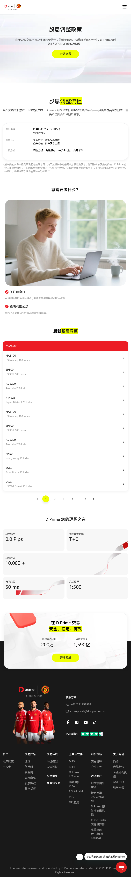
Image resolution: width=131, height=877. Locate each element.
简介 (116, 761)
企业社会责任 (120, 774)
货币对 (29, 766)
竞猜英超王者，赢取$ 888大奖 (98, 834)
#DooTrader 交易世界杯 (98, 822)
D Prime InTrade (74, 774)
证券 (27, 761)
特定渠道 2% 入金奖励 (97, 797)
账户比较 (8, 761)
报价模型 (52, 761)
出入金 (7, 766)
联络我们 (118, 787)
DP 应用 (74, 802)
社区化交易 (53, 783)
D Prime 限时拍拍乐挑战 (98, 810)
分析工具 (96, 766)
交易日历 (96, 761)
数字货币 (30, 788)
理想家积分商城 (98, 785)
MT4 (72, 766)
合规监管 (118, 766)
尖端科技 (52, 766)
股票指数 (30, 783)
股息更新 (52, 776)
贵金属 (29, 772)
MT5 (72, 761)
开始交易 (65, 54)
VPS (71, 797)
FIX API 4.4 (76, 791)
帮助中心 (118, 781)
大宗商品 (30, 777)
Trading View (74, 784)
